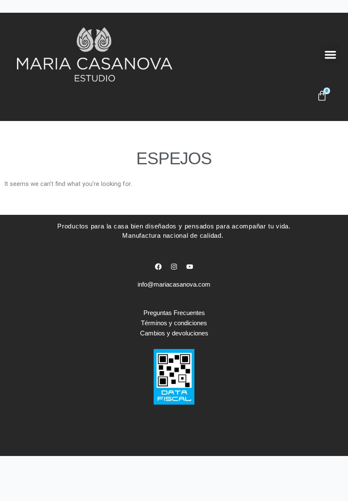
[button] (330, 54)
